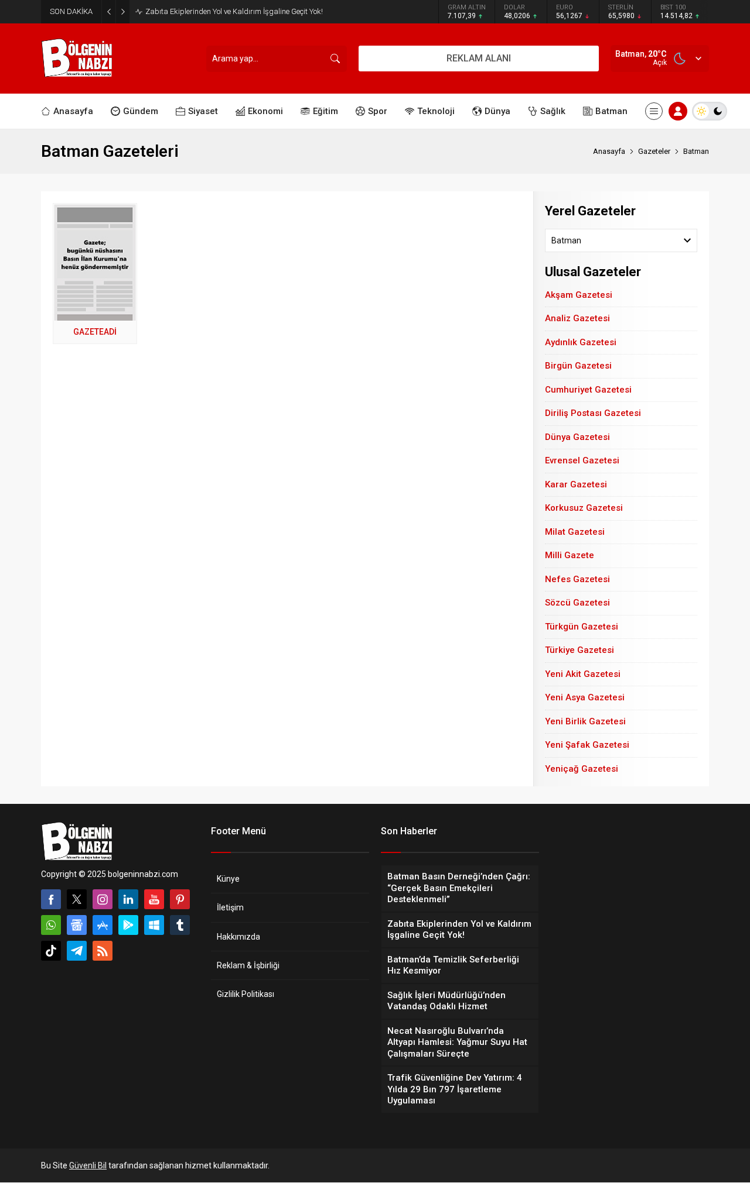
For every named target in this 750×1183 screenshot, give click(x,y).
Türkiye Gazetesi (579, 650)
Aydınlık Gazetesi (580, 342)
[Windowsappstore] (154, 925)
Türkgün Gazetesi (581, 626)
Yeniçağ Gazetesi (581, 769)
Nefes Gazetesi (577, 579)
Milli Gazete (569, 555)
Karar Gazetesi (576, 484)
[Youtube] (154, 899)
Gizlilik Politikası (245, 994)
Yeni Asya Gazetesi (585, 697)
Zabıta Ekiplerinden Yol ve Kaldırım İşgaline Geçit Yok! (234, 11)
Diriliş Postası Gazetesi (593, 413)
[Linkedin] (128, 899)
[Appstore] (102, 925)
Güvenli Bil (88, 1165)
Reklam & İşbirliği (248, 965)
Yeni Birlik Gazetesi (585, 721)
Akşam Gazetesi (578, 295)
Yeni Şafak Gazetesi (587, 745)
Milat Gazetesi (575, 532)
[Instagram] (102, 899)
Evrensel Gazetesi (582, 460)
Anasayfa (609, 151)
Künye (228, 878)
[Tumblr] (180, 925)
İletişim (230, 907)
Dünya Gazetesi (577, 437)
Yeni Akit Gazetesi (583, 674)
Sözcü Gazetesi (577, 602)
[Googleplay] (128, 925)
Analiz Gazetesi (577, 318)
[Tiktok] (51, 951)
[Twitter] (77, 899)
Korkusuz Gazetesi (584, 508)
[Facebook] (51, 899)
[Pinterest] (180, 899)
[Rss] (102, 951)
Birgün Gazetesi (578, 365)
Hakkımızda (238, 936)
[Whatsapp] (51, 925)
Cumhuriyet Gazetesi (588, 389)
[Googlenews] (77, 925)
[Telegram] (77, 951)
